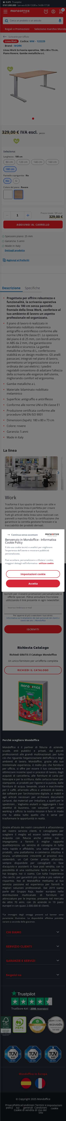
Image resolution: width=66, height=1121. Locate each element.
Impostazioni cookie (33, 574)
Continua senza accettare (24, 534)
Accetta (33, 583)
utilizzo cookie (46, 563)
